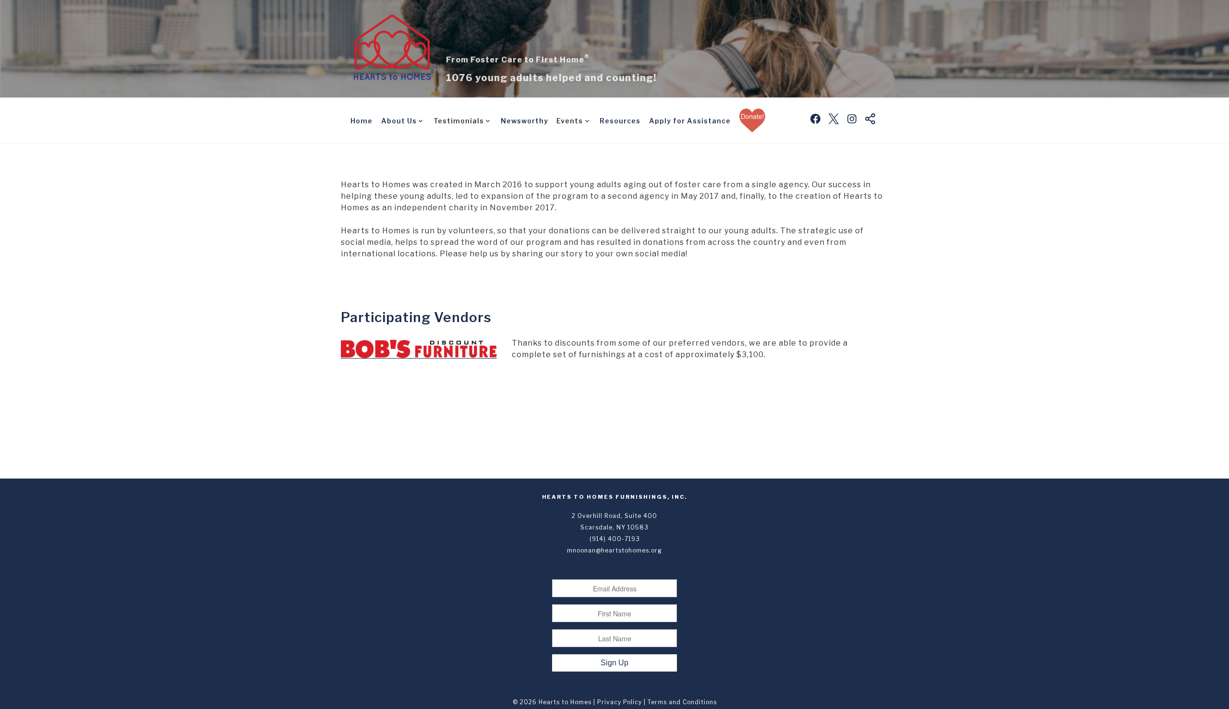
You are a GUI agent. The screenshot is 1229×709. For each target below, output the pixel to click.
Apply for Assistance (690, 121)
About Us (399, 121)
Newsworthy (524, 121)
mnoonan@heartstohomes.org (614, 550)
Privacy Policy (619, 702)
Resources (620, 121)
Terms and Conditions (682, 702)
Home (361, 121)
